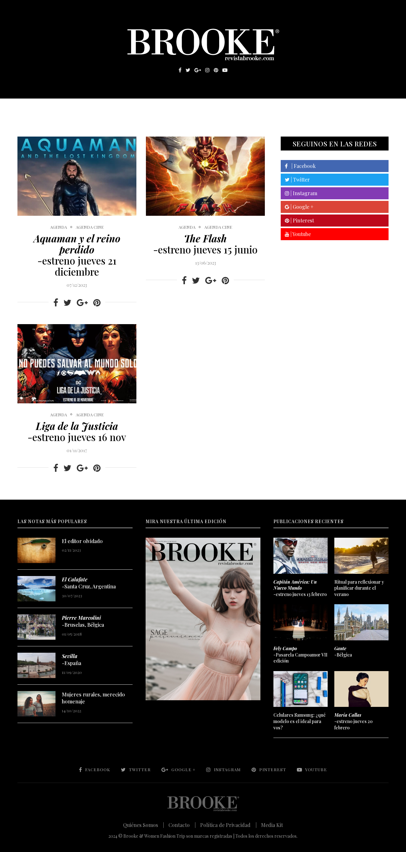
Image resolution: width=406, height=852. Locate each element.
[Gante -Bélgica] (361, 622)
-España (71, 659)
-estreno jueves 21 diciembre (77, 255)
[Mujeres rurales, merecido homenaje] (36, 703)
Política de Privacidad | (228, 825)
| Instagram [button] (303, 193)
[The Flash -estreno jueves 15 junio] (205, 176)
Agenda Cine (90, 227)
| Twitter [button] (300, 179)
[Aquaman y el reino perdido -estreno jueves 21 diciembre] (76, 176)
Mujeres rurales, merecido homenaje (93, 698)
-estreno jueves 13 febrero (300, 588)
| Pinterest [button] (301, 220)
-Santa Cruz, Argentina (89, 583)
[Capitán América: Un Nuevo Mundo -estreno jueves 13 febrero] (300, 556)
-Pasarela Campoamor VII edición (300, 654)
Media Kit (272, 825)
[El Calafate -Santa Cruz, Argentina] (36, 588)
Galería (175, 108)
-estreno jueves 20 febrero (353, 721)
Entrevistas (107, 108)
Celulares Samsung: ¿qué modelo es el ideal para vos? (299, 721)
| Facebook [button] (302, 166)
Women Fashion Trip (262, 108)
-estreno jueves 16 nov (77, 431)
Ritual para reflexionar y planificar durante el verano (359, 588)
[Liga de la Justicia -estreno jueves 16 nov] (76, 363)
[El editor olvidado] (36, 550)
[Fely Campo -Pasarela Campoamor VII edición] (300, 622)
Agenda (58, 227)
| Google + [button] (301, 206)
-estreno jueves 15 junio (205, 244)
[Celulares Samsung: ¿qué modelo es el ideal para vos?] (300, 689)
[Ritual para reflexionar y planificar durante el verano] (361, 556)
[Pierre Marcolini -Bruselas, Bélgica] (36, 627)
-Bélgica (343, 651)
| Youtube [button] (300, 234)
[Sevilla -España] (36, 665)
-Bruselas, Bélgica (83, 621)
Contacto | (182, 825)
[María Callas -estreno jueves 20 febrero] (361, 689)
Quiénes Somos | (143, 825)
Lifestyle (64, 108)
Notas (145, 108)
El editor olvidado (82, 541)
